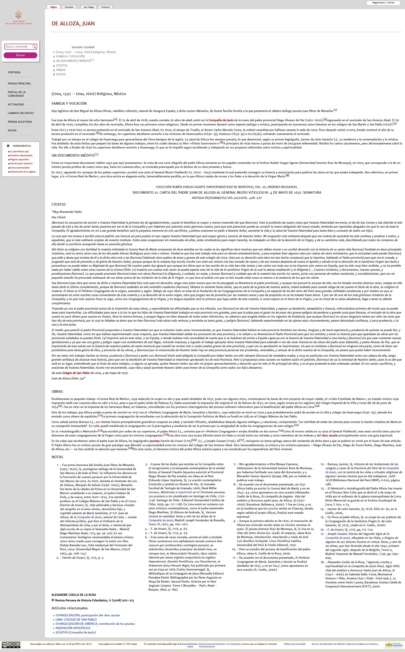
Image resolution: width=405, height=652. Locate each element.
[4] (395, 123)
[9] (60, 406)
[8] (287, 175)
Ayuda (12, 130)
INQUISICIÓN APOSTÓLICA (73, 628)
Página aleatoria (20, 122)
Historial (105, 7)
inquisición (185, 492)
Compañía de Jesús (221, 120)
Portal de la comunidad (17, 94)
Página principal (19, 83)
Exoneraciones (207, 646)
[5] (97, 133)
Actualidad (16, 104)
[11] (100, 415)
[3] (325, 119)
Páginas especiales (19, 159)
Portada (14, 72)
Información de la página (23, 171)
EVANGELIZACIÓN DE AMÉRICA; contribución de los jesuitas (95, 624)
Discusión (69, 7)
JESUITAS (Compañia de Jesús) (76, 632)
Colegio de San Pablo (75, 373)
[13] (100, 430)
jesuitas (155, 441)
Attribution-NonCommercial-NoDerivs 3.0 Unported (214, 644)
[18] (130, 448)
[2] (115, 119)
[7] (96, 154)
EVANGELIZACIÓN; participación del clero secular (88, 615)
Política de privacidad (294, 644)
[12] (296, 425)
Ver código (89, 7)
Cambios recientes (21, 113)
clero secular (330, 435)
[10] (317, 406)
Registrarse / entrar (383, 2)
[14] (280, 430)
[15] (165, 434)
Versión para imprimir (21, 163)
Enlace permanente (19, 167)
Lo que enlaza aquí (19, 151)
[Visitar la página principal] (19, 17)
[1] (335, 110)
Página (53, 7)
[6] (221, 142)
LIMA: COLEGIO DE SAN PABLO (76, 619)
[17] (241, 440)
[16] (194, 440)
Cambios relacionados (21, 155)
